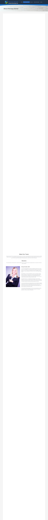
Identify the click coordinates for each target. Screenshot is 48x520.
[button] (32, 2)
